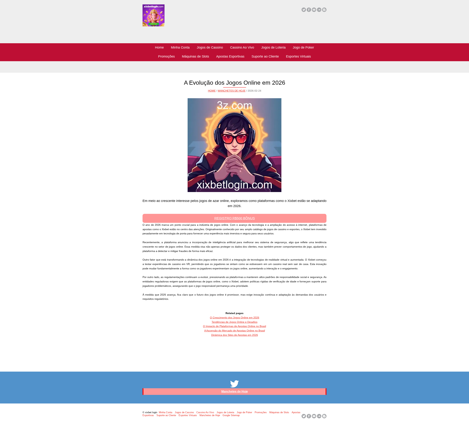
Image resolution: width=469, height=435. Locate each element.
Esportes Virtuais (298, 56)
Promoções (166, 56)
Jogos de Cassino (210, 47)
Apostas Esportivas (230, 56)
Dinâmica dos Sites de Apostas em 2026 (234, 334)
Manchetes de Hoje (231, 90)
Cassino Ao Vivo (242, 47)
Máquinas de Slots (195, 56)
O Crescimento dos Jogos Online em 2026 (234, 317)
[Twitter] (304, 10)
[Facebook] (309, 10)
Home (159, 47)
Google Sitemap (231, 415)
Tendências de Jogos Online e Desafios (234, 321)
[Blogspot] (324, 10)
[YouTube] (314, 10)
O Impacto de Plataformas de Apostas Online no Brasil (234, 326)
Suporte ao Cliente (265, 56)
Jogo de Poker (303, 47)
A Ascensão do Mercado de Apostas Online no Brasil (234, 330)
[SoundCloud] (319, 10)
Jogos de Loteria (273, 47)
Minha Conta (180, 47)
